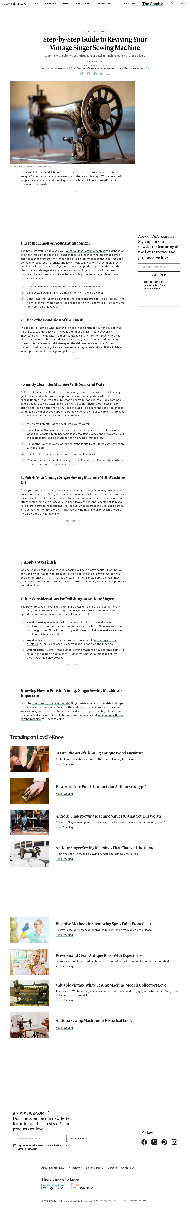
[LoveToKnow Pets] (82, 1186)
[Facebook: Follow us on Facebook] (144, 1142)
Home (79, 31)
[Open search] (172, 3)
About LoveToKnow (52, 1167)
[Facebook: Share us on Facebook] (81, 74)
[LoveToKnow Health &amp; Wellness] (52, 1186)
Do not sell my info (102, 1200)
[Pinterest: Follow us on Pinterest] (164, 1142)
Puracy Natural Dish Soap (83, 411)
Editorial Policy (94, 1167)
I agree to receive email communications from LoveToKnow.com (154, 285)
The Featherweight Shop (69, 577)
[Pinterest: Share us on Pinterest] (95, 74)
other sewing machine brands (50, 703)
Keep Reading (64, 764)
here (148, 68)
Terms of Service (138, 1200)
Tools (111, 31)
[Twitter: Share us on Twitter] (88, 74)
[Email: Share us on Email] (101, 74)
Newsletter (75, 1167)
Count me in (159, 274)
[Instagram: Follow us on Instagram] (174, 1142)
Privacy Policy (120, 1200)
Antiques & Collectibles (95, 31)
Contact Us (128, 1167)
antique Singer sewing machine (85, 251)
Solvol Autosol (55, 657)
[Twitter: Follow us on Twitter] (154, 1142)
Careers (112, 1167)
